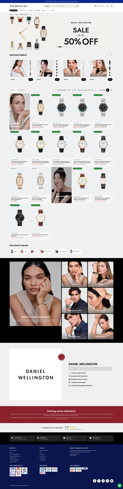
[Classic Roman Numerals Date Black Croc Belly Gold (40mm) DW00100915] (40, 144)
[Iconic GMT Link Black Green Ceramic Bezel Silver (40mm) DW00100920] (82, 107)
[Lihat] (48, 96)
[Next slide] (66, 47)
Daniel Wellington (14, 159)
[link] (30, 62)
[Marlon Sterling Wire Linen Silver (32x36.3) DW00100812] (40, 181)
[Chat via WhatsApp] (120, 486)
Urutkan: (74, 90)
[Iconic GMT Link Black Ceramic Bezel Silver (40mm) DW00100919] (103, 107)
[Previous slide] (57, 47)
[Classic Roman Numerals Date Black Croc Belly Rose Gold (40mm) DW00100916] (20, 144)
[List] (111, 90)
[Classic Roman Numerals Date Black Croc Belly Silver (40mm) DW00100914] (61, 144)
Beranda (11, 14)
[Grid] (107, 90)
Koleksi (16, 14)
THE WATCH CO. (16, 485)
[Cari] (77, 6)
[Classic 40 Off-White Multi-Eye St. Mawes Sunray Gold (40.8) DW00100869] (82, 181)
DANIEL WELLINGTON (24, 14)
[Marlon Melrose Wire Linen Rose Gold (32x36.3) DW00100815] (20, 181)
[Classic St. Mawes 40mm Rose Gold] (40, 218)
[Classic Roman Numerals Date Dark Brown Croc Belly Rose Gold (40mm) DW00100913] (82, 144)
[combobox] (61, 6)
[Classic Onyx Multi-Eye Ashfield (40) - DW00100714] (20, 218)
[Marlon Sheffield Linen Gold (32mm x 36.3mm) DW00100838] (40, 107)
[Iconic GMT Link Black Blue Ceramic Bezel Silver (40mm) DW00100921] (61, 107)
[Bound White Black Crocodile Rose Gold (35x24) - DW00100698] (103, 181)
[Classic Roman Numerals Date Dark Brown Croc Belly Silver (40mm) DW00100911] (103, 144)
